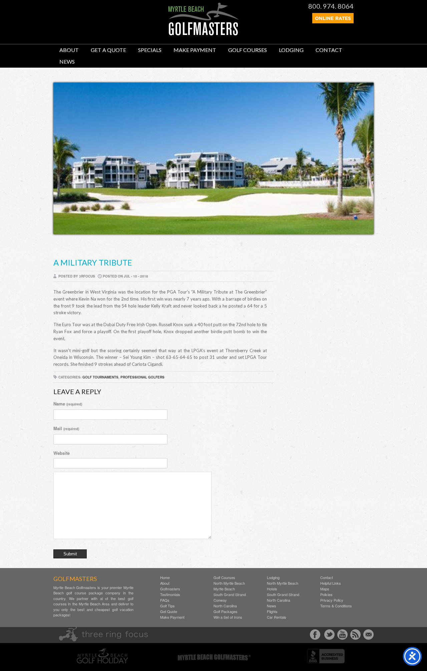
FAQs (164, 600)
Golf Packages (226, 611)
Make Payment (194, 50)
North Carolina (225, 605)
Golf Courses (247, 50)
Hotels (272, 588)
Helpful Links (330, 583)
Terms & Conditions (336, 605)
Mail (66, 428)
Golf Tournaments (100, 377)
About (69, 50)
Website (61, 453)
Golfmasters (170, 588)
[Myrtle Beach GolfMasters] (203, 33)
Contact (329, 50)
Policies (326, 594)
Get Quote (168, 611)
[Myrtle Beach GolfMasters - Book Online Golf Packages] (333, 21)
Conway (220, 600)
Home (165, 577)
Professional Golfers (142, 377)
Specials (149, 50)
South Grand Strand (230, 594)
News (67, 61)
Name (67, 403)
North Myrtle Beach (229, 583)
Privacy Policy (331, 600)
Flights (272, 611)
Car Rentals (276, 617)
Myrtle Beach (224, 588)
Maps (324, 588)
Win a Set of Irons (228, 617)
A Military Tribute (92, 262)
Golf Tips (167, 605)
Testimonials (170, 594)
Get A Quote (108, 50)
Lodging (291, 50)
